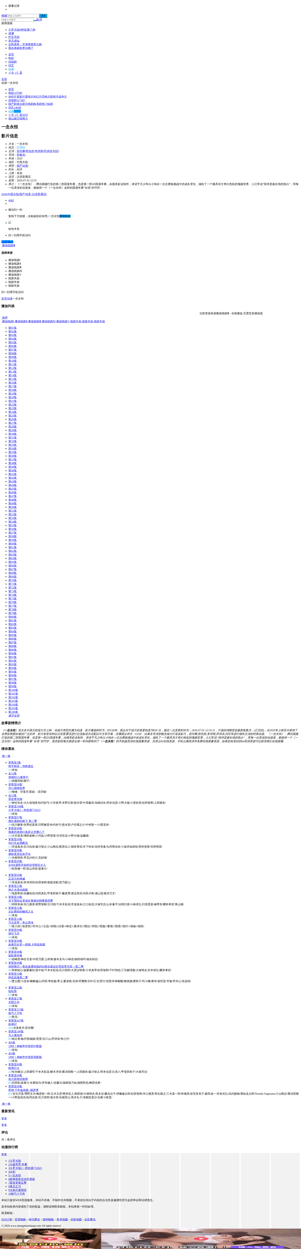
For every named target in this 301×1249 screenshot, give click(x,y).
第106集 (13, 711)
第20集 (12, 397)
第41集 (12, 474)
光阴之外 (14, 1002)
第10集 (12, 360)
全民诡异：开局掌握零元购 (25, 44)
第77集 (12, 605)
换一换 (5, 756)
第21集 (12, 400)
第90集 (12, 653)
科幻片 (37, 96)
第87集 (12, 642)
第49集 (12, 503)
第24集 (12, 411)
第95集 (12, 671)
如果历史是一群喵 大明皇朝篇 (26, 944)
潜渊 (11, 33)
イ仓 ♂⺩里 (15, 72)
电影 (11, 58)
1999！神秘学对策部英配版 (25, 1057)
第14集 (12, 375)
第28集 (12, 426)
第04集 (12, 338)
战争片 (63, 96)
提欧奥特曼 (15, 955)
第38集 (12, 463)
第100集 (13, 690)
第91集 (12, 657)
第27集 (12, 422)
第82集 (12, 624)
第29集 (12, 430)
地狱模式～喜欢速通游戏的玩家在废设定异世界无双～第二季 (46, 966)
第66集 (12, 565)
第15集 (12, 379)
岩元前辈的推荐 (18, 1079)
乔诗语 (48, 151)
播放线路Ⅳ (48, 321)
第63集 (12, 554)
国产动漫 (22, 165)
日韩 (19, 118)
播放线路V (63, 321)
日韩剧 (29, 103)
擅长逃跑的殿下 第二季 (22, 821)
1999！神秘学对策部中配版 (25, 1046)
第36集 (12, 455)
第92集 (12, 660)
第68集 (12, 572)
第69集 (12, 576)
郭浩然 (30, 151)
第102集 (13, 697)
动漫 (11, 69)
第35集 (12, 452)
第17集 (12, 386)
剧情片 (54, 96)
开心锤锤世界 (16, 788)
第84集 (12, 631)
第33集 (12, 444)
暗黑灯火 (14, 1068)
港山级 (12, 118)
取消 (39, 19)
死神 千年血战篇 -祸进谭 (23, 1090)
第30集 (12, 433)
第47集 (12, 496)
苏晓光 (21, 154)
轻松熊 (12, 991)
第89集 (12, 649)
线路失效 (75, 321)
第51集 (12, 510)
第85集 (12, 635)
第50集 (12, 507)
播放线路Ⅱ (20, 321)
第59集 (12, 540)
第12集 (12, 368)
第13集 (12, 371)
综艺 (11, 65)
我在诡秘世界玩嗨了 (20, 48)
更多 (4, 1118)
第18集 (12, 390)
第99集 (12, 686)
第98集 (12, 682)
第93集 (12, 664)
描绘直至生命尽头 (19, 853)
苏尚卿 (21, 151)
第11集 (12, 364)
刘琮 (56, 151)
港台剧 (21, 103)
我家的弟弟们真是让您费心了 (26, 832)
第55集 (12, 525)
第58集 (12, 536)
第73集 (12, 591)
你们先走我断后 (18, 842)
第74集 (12, 594)
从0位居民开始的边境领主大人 (27, 864)
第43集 (12, 481)
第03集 (12, 335)
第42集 (12, 477)
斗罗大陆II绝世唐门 (21, 29)
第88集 (12, 646)
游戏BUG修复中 (18, 777)
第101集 (13, 693)
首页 (11, 54)
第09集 (12, 357)
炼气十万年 (15, 1013)
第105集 (13, 708)
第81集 (12, 620)
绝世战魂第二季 (18, 977)
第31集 (12, 437)
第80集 (12, 616)
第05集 (12, 342)
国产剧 (12, 103)
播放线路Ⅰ (7, 321)
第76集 (12, 602)
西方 (25, 118)
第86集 (12, 638)
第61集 (12, 547)
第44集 (12, 485)
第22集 (12, 404)
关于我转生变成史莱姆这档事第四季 (30, 900)
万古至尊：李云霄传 (20, 922)
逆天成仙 (14, 40)
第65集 (12, 561)
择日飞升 (14, 933)
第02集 (12, 331)
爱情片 (29, 96)
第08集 (12, 353)
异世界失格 (15, 799)
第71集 (12, 583)
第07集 (12, 349)
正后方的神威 (16, 878)
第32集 (12, 441)
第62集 (12, 550)
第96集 (12, 675)
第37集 (12, 459)
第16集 (12, 382)
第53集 (12, 518)
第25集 (12, 415)
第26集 (12, 419)
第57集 (12, 532)
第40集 (12, 470)
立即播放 (7, 241)
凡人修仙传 (15, 1035)
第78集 (12, 609)
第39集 (12, 466)
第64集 (12, 558)
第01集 (12, 327)
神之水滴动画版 (18, 889)
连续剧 (12, 61)
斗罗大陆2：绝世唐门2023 (24, 810)
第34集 (12, 448)
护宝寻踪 (14, 37)
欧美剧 (37, 103)
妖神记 (12, 1024)
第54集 (12, 521)
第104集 (13, 704)
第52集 (12, 514)
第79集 (12, 613)
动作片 (12, 96)
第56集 (12, 529)
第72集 (12, 587)
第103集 (13, 701)
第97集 (12, 679)
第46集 (12, 492)
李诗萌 (39, 151)
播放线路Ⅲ (34, 321)
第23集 (12, 408)
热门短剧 (47, 103)
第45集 (12, 488)
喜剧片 (21, 96)
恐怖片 (46, 96)
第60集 (12, 543)
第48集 (12, 499)
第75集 (12, 598)
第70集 (12, 580)
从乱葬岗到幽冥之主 (20, 911)
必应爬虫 (90, 1219)
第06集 (12, 346)
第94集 (12, 668)
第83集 (12, 627)
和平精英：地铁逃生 (20, 766)
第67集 (12, 569)
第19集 (12, 393)
